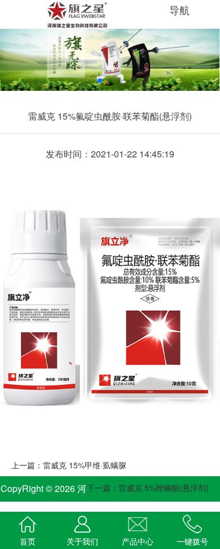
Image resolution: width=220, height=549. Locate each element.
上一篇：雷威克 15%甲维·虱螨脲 (68, 465)
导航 (180, 9)
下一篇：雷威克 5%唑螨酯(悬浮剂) (148, 487)
